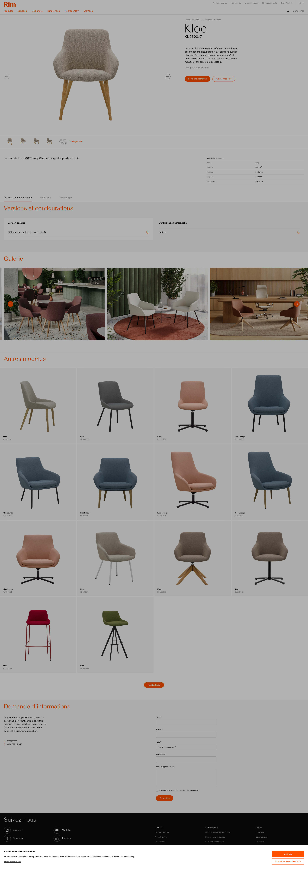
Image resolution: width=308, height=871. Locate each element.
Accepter (288, 854)
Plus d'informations (12, 862)
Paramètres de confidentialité (288, 861)
